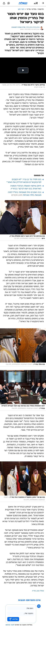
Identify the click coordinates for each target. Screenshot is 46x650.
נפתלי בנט (40, 591)
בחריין (34, 591)
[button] (36, 3)
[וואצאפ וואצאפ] (8, 3)
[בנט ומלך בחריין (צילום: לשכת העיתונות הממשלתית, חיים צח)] (23, 347)
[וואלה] (23, 3)
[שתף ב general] (4, 3)
